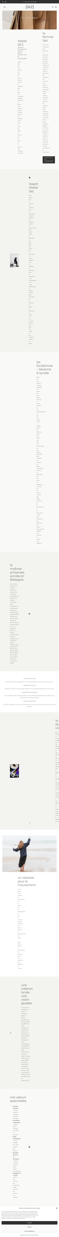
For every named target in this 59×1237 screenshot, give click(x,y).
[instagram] (5, 1)
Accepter (29, 1222)
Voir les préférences (29, 1231)
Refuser (29, 1227)
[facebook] (2, 1)
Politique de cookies (25, 1234)
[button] (56, 1208)
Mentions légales (34, 1234)
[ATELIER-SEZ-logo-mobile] (30, 6)
